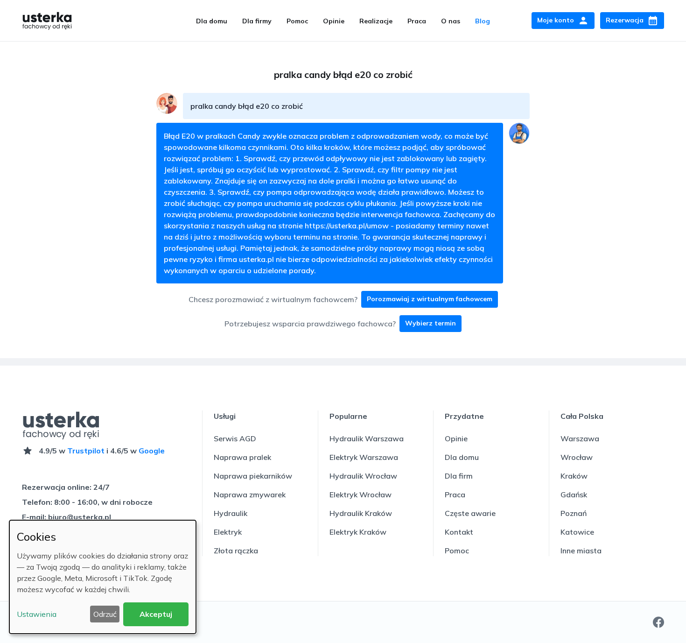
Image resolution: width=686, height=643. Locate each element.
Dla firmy (257, 21)
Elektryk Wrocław (360, 494)
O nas (450, 21)
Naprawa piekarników (253, 475)
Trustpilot (86, 450)
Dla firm (459, 475)
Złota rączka (236, 550)
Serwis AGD (235, 438)
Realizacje (375, 21)
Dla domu (211, 21)
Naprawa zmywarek (250, 494)
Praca (416, 21)
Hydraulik (230, 513)
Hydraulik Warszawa (366, 438)
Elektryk (228, 532)
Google (152, 450)
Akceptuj (156, 614)
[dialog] (102, 577)
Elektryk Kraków (357, 532)
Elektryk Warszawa (363, 457)
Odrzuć (105, 614)
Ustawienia (36, 614)
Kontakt (459, 532)
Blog (482, 21)
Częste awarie (470, 513)
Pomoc (297, 21)
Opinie (333, 21)
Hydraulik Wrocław (363, 475)
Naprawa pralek (242, 457)
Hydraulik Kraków (360, 513)
